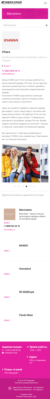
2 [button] (18, 186)
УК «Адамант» (38, 390)
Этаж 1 (7, 250)
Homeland (25, 268)
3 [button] (22, 186)
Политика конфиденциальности (26, 383)
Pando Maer (26, 315)
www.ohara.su (8, 74)
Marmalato (25, 209)
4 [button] (26, 186)
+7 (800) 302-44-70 (12, 226)
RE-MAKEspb (26, 292)
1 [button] (15, 186)
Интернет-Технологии (24, 396)
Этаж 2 (7, 66)
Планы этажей (13, 369)
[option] (21, 163)
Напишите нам (11, 353)
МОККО (23, 245)
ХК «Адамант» (39, 387)
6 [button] (34, 186)
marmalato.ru (9, 230)
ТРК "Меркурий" (11, 373)
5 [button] (30, 186)
